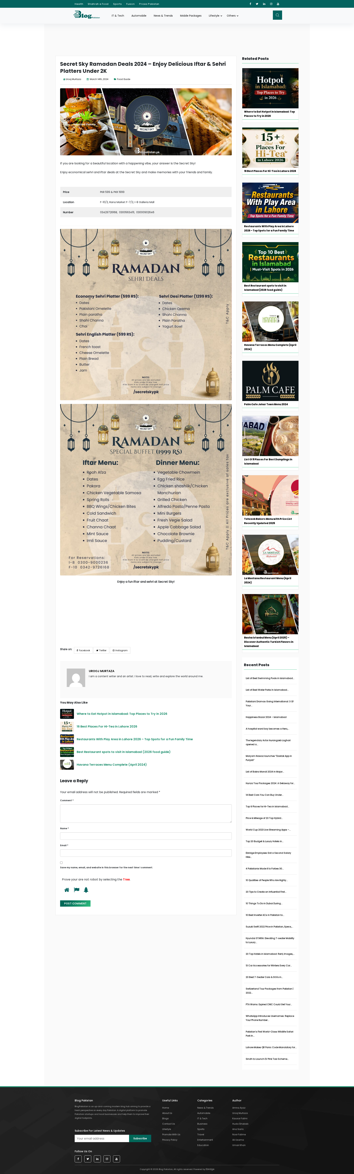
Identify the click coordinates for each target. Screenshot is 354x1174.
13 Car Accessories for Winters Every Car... (269, 965)
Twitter (102, 650)
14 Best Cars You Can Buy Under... (264, 794)
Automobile (138, 16)
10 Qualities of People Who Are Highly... (267, 880)
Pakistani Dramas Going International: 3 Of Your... (270, 703)
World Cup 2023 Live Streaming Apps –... (268, 829)
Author (237, 1100)
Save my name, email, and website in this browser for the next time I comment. (106, 867)
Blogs (165, 1118)
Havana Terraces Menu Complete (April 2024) (112, 765)
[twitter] (257, 4)
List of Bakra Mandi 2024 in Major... (265, 771)
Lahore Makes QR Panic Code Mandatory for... (271, 1047)
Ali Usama (238, 1139)
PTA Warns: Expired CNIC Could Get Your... (269, 1004)
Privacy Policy (169, 1139)
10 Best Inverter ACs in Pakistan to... (265, 915)
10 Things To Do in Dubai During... (264, 903)
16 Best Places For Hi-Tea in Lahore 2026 (107, 726)
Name (64, 828)
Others (231, 16)
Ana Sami (238, 1129)
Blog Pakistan (84, 1100)
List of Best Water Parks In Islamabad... (267, 689)
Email (64, 845)
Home (165, 1107)
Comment (67, 800)
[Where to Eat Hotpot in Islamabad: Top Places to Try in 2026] (67, 714)
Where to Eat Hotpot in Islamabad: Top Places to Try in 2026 (122, 714)
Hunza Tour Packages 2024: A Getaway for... (270, 783)
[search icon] (277, 15)
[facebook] (250, 4)
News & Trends (163, 16)
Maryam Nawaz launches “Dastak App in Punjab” (269, 758)
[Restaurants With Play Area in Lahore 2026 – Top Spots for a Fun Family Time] (67, 739)
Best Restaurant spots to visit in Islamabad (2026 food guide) (124, 752)
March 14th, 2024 (98, 79)
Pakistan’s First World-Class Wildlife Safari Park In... (269, 1033)
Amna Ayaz (238, 1107)
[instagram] (271, 4)
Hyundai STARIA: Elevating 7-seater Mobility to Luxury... (270, 940)
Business (202, 1123)
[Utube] (278, 4)
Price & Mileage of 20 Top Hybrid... (264, 818)
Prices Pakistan (149, 4)
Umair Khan (239, 1145)
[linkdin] (264, 4)
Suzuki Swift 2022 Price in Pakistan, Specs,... (269, 926)
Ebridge (210, 1169)
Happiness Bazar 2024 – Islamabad (266, 717)
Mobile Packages (191, 16)
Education (203, 1145)
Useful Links (170, 1100)
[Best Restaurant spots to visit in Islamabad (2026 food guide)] (67, 752)
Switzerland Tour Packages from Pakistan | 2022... (269, 990)
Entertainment (205, 1139)
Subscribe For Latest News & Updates (100, 1131)
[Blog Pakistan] (88, 15)
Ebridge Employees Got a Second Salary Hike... (268, 855)
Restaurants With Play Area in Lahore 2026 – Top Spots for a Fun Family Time (135, 739)
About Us (167, 1113)
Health (79, 4)
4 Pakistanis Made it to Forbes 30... (265, 868)
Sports (117, 4)
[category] (115, 79)
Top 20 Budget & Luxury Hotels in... (265, 841)
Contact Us (168, 1123)
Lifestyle (214, 16)
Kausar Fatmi (239, 1118)
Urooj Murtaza (73, 79)
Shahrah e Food (98, 4)
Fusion (130, 4)
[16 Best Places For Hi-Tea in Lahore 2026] (67, 727)
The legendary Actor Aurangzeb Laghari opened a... (268, 742)
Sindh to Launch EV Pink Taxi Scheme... (267, 1058)
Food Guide (123, 79)
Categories (204, 1100)
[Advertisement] (146, 618)
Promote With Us (171, 1134)
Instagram (121, 650)
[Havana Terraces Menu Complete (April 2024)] (67, 765)
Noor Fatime (239, 1134)
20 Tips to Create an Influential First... (266, 891)
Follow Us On (83, 1151)
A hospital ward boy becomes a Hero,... (267, 728)
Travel (200, 1134)
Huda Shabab (240, 1123)
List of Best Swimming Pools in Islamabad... (270, 678)
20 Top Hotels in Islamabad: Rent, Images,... (270, 953)
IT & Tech (118, 16)
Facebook (84, 650)
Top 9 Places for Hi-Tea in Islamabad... (267, 806)
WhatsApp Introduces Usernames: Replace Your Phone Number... (270, 1018)
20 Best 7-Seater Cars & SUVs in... (264, 977)
